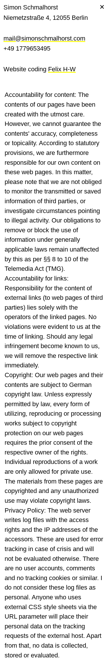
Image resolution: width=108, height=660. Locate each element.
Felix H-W (62, 69)
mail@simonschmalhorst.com (44, 38)
